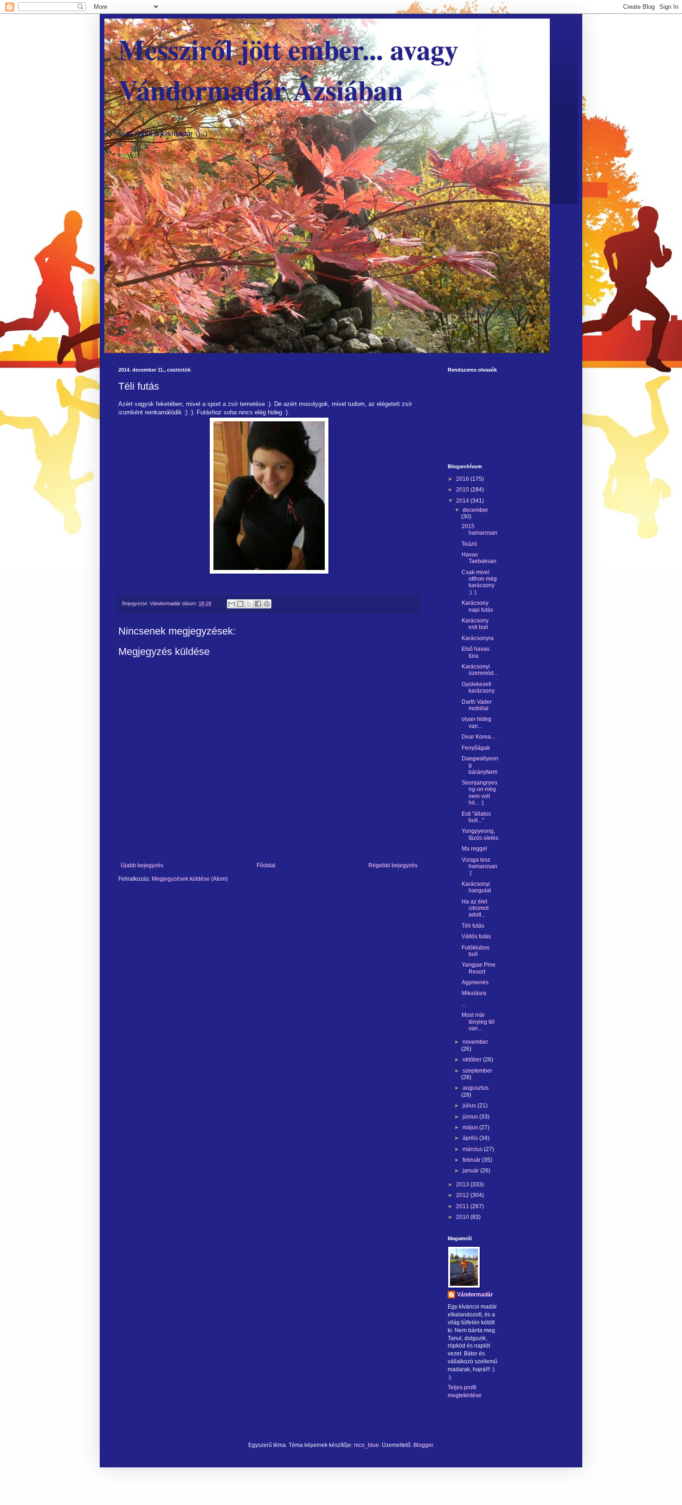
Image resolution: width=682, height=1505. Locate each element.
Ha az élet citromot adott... (475, 908)
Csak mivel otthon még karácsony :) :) (479, 582)
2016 (463, 479)
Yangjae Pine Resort (478, 968)
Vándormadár (475, 1294)
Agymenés (475, 982)
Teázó (469, 544)
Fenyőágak (476, 748)
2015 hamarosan (479, 529)
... (464, 1004)
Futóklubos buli (475, 950)
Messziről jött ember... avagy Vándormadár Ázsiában (288, 69)
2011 (463, 1206)
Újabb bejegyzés (142, 865)
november (475, 1042)
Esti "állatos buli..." (476, 817)
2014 (463, 500)
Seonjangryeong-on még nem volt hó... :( (479, 792)
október (473, 1059)
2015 (463, 489)
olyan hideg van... (476, 722)
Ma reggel (474, 848)
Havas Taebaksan (479, 557)
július (470, 1105)
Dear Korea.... (479, 736)
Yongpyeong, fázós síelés (480, 834)
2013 (463, 1184)
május (471, 1127)
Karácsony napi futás (477, 606)
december (475, 510)
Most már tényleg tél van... (478, 1022)
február (472, 1160)
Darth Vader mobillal (477, 705)
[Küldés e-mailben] (231, 604)
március (473, 1149)
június (471, 1116)
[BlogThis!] (240, 604)
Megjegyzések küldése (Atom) (190, 879)
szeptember (477, 1070)
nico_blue (366, 1445)
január (471, 1170)
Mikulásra (474, 993)
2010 (463, 1217)
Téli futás (473, 926)
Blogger (423, 1445)
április (471, 1138)
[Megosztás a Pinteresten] (266, 604)
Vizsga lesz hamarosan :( (479, 867)
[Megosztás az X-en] (249, 604)
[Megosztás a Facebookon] (258, 604)
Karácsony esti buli (475, 623)
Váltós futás (476, 936)
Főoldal (266, 865)
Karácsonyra (478, 638)
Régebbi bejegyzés (393, 865)
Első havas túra (475, 652)
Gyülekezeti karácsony (478, 687)
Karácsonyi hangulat (476, 887)
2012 (463, 1195)
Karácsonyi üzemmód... (480, 669)
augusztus (476, 1088)
